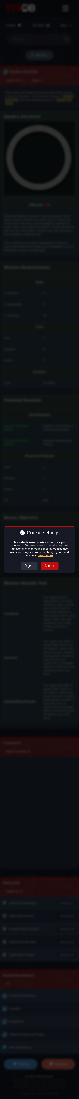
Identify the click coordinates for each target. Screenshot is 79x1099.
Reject (29, 566)
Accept (49, 566)
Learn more (45, 555)
